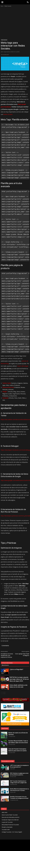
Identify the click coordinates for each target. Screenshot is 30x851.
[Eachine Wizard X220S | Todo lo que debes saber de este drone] (4, 743)
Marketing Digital (3, 673)
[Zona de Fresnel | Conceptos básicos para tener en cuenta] (4, 751)
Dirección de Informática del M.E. (11, 817)
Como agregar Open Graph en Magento (22, 654)
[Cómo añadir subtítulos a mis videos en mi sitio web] (5, 687)
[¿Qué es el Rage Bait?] (5, 671)
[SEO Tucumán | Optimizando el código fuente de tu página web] (5, 783)
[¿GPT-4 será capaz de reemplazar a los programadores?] (5, 767)
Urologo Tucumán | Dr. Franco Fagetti (12, 832)
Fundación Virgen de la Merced (10, 820)
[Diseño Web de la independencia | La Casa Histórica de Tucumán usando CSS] (5, 791)
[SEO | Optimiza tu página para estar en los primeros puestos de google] (5, 775)
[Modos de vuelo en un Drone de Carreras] (4, 735)
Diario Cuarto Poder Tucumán (10, 815)
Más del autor (5, 665)
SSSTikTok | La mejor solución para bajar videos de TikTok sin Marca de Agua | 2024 (19, 679)
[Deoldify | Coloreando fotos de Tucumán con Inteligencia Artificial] (5, 798)
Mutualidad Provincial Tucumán (10, 824)
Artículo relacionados (7, 663)
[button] (28, 2)
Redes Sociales (4, 39)
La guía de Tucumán (7, 822)
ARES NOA (4, 812)
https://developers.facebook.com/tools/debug (15, 450)
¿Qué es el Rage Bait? (16, 669)
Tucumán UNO (6, 829)
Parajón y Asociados (7, 827)
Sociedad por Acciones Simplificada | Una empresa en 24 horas (7, 655)
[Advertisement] (15, 23)
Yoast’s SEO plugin (22, 366)
